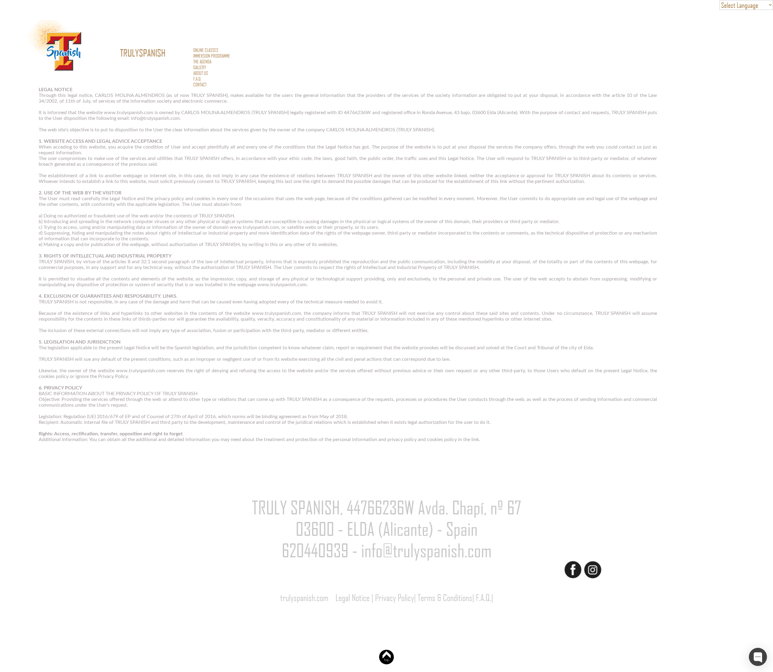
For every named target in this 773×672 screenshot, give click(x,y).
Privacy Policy (394, 597)
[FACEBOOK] (573, 574)
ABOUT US (200, 73)
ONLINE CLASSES (205, 50)
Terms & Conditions (445, 597)
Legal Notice (353, 597)
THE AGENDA (202, 61)
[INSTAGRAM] (592, 574)
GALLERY (199, 67)
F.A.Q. (197, 79)
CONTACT (200, 84)
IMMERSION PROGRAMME (211, 56)
